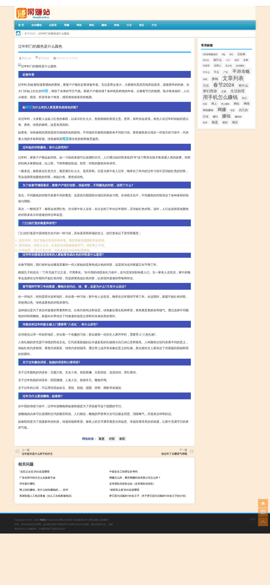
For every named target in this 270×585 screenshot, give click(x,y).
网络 (79, 25)
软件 (205, 122)
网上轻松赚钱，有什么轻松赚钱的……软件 (43, 489)
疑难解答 (104, 519)
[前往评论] (262, 512)
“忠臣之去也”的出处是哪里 (34, 471)
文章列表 (233, 77)
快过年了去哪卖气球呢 (174, 453)
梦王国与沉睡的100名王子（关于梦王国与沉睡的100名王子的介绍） (148, 495)
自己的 (243, 110)
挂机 (205, 79)
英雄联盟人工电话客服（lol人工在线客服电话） (46, 495)
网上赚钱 (225, 103)
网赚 (66, 25)
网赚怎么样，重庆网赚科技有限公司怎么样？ (135, 477)
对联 (45, 90)
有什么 (243, 85)
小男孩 (252, 519)
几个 (228, 59)
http (223, 54)
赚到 (215, 116)
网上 (214, 103)
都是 (215, 122)
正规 (223, 91)
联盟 (233, 110)
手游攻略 (241, 71)
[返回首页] (262, 503)
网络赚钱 (208, 110)
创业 (237, 59)
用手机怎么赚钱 (220, 96)
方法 (154, 25)
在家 (245, 60)
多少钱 (229, 65)
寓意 (65, 138)
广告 (226, 72)
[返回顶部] (262, 521)
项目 (141, 25)
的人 (244, 98)
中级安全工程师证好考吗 (123, 471)
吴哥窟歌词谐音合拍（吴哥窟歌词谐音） (132, 483)
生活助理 (237, 90)
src (231, 54)
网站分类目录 (66, 519)
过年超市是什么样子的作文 (37, 453)
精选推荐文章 (80, 519)
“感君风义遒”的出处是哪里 (124, 489)
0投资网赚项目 (210, 54)
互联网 (241, 54)
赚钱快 (238, 116)
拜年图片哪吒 (27, 483)
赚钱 (104, 25)
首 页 (21, 25)
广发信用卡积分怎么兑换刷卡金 (37, 477)
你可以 (206, 59)
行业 (129, 25)
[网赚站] (34, 7)
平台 (216, 72)
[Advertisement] (110, 559)
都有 (225, 122)
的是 (205, 103)
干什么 (206, 72)
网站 (91, 25)
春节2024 (29, 33)
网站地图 (93, 519)
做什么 (217, 60)
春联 (29, 107)
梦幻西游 (210, 90)
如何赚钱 (36, 25)
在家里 (53, 25)
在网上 (217, 65)
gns (29, 58)
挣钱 (116, 25)
